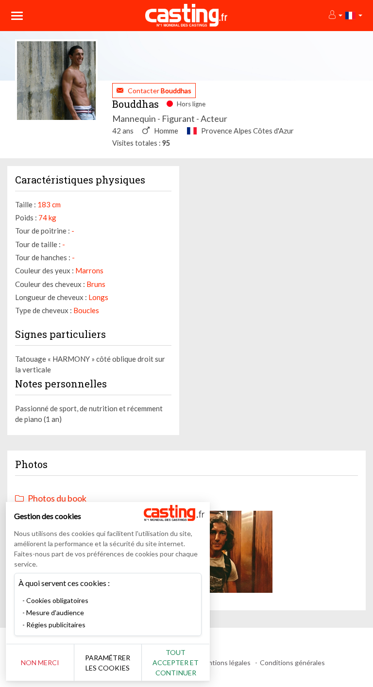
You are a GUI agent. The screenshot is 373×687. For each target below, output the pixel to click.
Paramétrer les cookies (107, 662)
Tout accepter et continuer (176, 662)
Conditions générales (292, 662)
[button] (335, 15)
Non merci (40, 662)
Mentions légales (225, 662)
